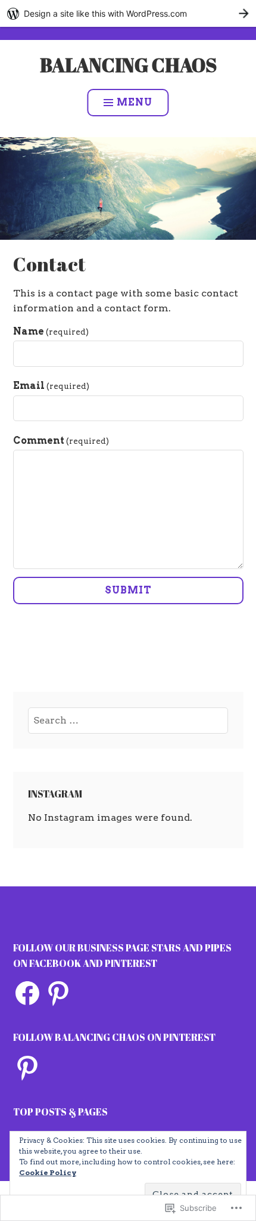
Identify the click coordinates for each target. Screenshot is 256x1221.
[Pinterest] (58, 993)
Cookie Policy (47, 1172)
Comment (61, 440)
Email (51, 385)
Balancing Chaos (128, 65)
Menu (134, 102)
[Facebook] (27, 993)
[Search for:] (128, 720)
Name (51, 331)
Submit (128, 590)
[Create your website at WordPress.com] (128, 13)
